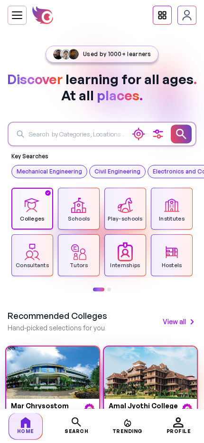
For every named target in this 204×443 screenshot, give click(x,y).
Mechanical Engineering (49, 171)
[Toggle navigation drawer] (17, 15)
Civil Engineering (117, 171)
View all (174, 322)
